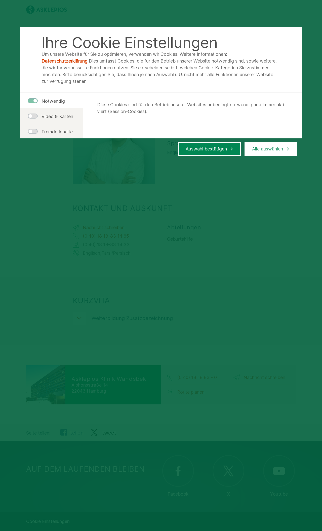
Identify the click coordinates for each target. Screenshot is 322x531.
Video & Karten (55, 116)
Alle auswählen (267, 148)
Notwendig (53, 101)
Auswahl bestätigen (206, 148)
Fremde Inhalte (55, 131)
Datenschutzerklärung (65, 61)
